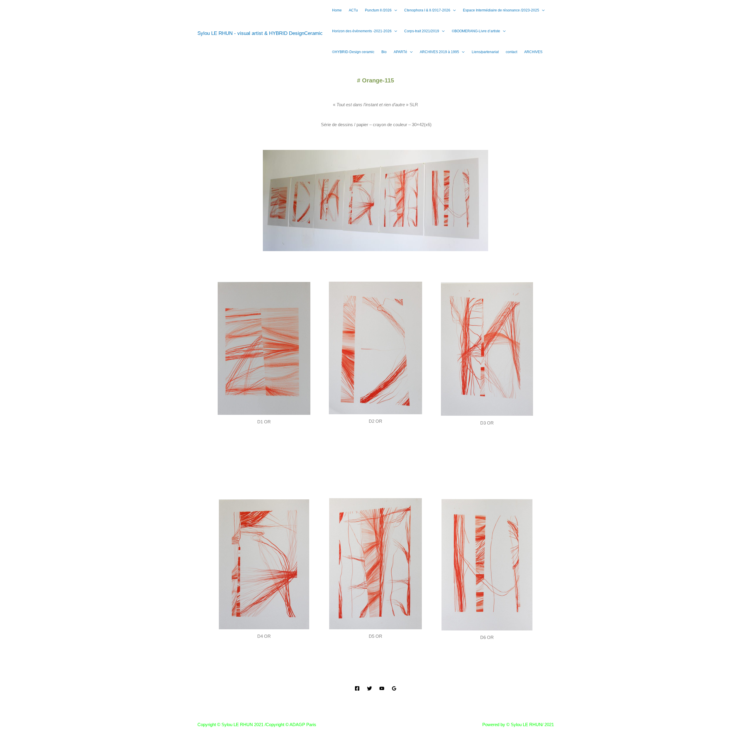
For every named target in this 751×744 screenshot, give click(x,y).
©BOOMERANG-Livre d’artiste (476, 31)
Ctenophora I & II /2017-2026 (427, 10)
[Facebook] (357, 688)
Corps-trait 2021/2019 (421, 31)
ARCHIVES (533, 52)
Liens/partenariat (485, 52)
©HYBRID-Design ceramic (353, 52)
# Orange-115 (375, 80)
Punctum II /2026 (378, 10)
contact (511, 52)
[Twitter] (369, 688)
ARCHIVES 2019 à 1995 (439, 52)
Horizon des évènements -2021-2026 (362, 31)
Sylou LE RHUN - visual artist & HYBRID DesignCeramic (260, 33)
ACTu (353, 10)
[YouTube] (381, 688)
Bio (384, 52)
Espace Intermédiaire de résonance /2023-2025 (501, 10)
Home (337, 10)
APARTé (400, 52)
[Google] (394, 688)
